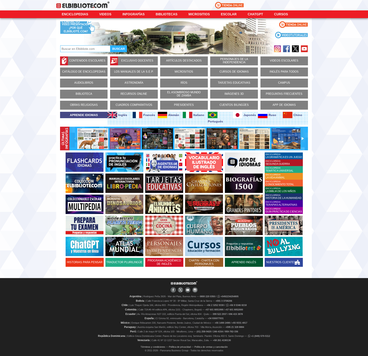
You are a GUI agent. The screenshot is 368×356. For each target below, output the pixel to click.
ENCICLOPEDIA (284, 156)
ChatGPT (255, 14)
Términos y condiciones (153, 347)
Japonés (249, 115)
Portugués (215, 121)
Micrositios (199, 14)
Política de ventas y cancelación (211, 347)
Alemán (173, 115)
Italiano (198, 115)
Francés (149, 115)
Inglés (122, 115)
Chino (297, 115)
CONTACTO (71, 22)
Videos (105, 14)
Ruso (272, 115)
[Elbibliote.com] (184, 284)
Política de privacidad (180, 347)
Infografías (133, 14)
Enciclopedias (75, 14)
